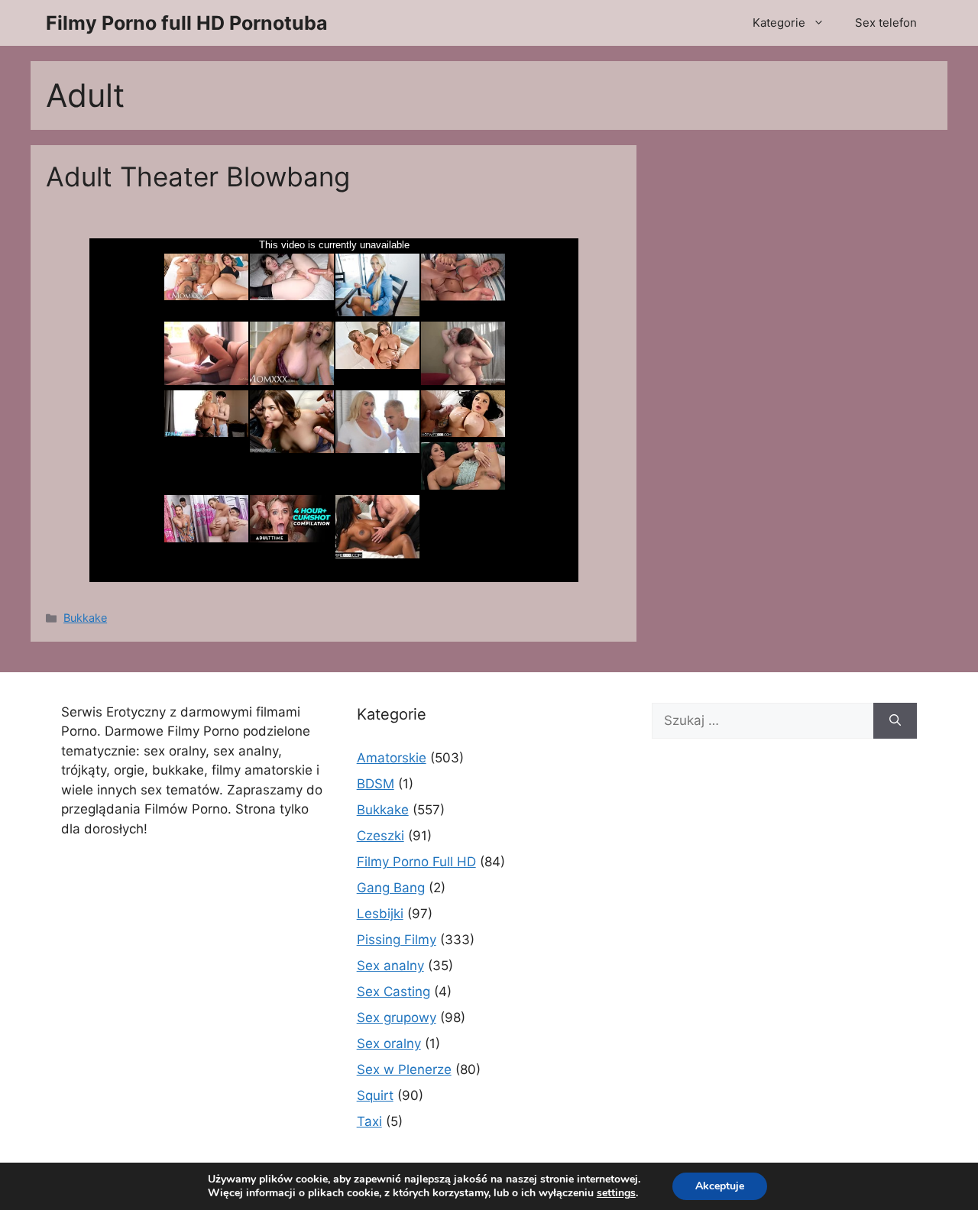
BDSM (375, 783)
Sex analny (390, 965)
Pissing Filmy (396, 939)
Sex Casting (393, 991)
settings (616, 1193)
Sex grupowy (396, 1017)
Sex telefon (886, 22)
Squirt (375, 1095)
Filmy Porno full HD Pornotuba (187, 22)
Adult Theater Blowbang (198, 176)
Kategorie (779, 22)
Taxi (369, 1121)
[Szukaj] (895, 721)
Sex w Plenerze (404, 1069)
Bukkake (85, 617)
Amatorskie (391, 757)
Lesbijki (380, 913)
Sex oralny (389, 1043)
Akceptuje (719, 1186)
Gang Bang (391, 887)
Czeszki (380, 835)
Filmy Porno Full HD (416, 861)
